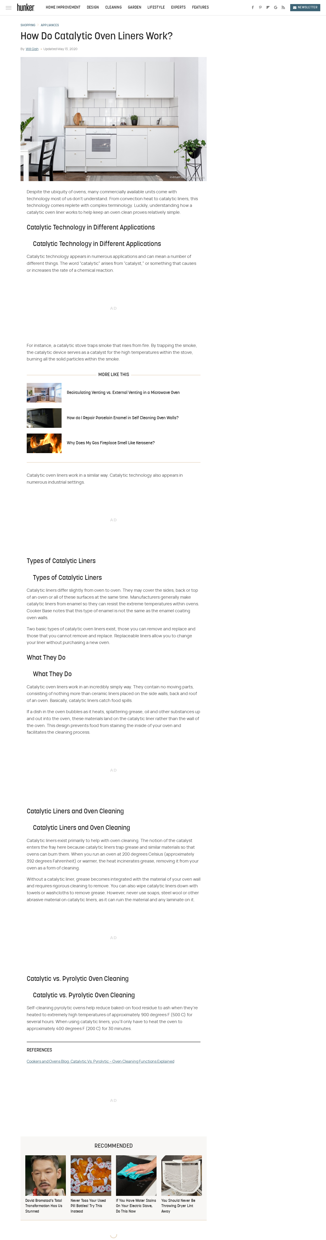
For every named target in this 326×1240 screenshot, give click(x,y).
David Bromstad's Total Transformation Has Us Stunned (43, 1206)
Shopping (28, 25)
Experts (178, 8)
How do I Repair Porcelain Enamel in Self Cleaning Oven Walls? (123, 418)
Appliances (50, 25)
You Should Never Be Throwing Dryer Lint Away (178, 1206)
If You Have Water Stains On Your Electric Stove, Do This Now (136, 1206)
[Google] (276, 7)
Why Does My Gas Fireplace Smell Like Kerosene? (111, 443)
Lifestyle (156, 8)
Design (93, 8)
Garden (134, 8)
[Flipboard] (268, 7)
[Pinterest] (260, 7)
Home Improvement (63, 8)
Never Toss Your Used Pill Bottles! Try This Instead (88, 1206)
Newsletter (307, 7)
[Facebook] (253, 7)
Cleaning (113, 8)
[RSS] (283, 7)
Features (200, 8)
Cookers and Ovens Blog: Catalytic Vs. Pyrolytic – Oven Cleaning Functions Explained (100, 1061)
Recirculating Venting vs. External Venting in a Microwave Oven (123, 393)
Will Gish (32, 49)
